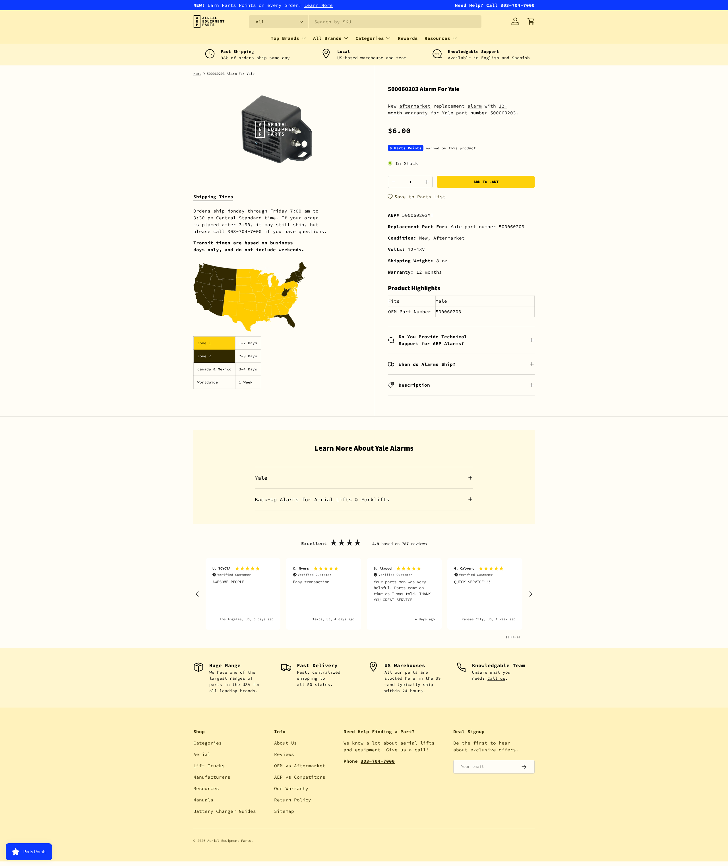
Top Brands (285, 38)
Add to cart (486, 181)
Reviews (284, 754)
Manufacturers (211, 777)
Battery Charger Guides (224, 811)
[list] (277, 129)
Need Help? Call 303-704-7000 (495, 5)
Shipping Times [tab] (213, 196)
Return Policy (292, 800)
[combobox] (365, 21)
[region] (364, 593)
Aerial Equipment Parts (229, 840)
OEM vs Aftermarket (299, 765)
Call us (496, 678)
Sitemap (284, 811)
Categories (369, 38)
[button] (531, 21)
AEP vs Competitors (299, 777)
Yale (447, 113)
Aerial (201, 754)
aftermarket (415, 106)
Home (197, 73)
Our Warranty (291, 788)
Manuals (203, 800)
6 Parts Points (405, 148)
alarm (475, 106)
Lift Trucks (209, 765)
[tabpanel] (276, 298)
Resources (437, 38)
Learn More (318, 5)
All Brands (327, 38)
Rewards (408, 38)
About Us (285, 743)
